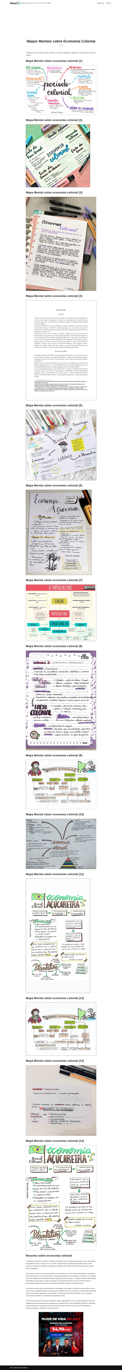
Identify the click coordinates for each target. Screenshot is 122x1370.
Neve (11, 1367)
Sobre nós (100, 3)
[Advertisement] (68, 24)
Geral (61, 45)
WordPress (24, 1367)
